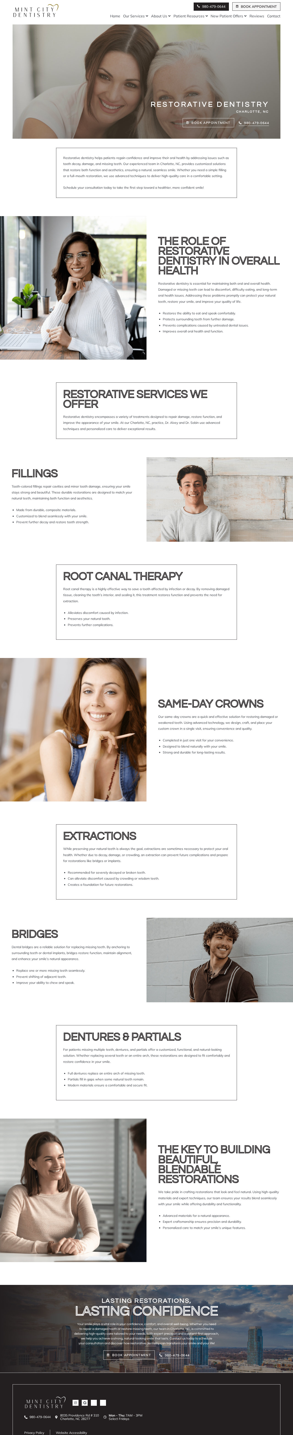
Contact (273, 16)
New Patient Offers (227, 16)
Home (115, 16)
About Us (159, 16)
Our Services (134, 16)
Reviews (257, 16)
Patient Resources (189, 16)
